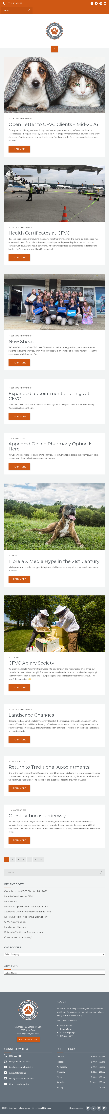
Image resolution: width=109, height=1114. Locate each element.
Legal (40, 1108)
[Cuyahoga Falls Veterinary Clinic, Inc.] (54, 31)
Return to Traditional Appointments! (49, 767)
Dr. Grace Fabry (66, 1036)
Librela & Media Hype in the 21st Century (54, 561)
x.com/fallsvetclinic (17, 1072)
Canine (14, 556)
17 (35, 859)
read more (19, 149)
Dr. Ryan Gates (65, 1025)
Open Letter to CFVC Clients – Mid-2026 (53, 124)
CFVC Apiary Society (31, 663)
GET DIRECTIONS (28, 1039)
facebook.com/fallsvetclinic (21, 1067)
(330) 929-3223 (15, 3)
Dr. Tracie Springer (67, 1032)
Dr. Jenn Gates (65, 1029)
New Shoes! (21, 341)
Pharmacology (18, 438)
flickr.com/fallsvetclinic (19, 1084)
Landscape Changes (31, 715)
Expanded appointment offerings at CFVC (49, 396)
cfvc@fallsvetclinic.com (19, 1061)
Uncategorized (18, 761)
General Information (21, 119)
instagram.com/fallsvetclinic (21, 1078)
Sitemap (47, 1108)
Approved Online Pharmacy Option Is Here (50, 446)
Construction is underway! (38, 815)
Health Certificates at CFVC (39, 233)
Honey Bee (16, 657)
